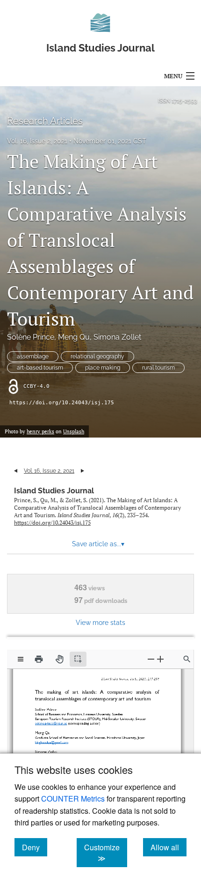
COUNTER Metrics (73, 798)
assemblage (33, 356)
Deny (34, 847)
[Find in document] (187, 659)
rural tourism (158, 367)
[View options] (21, 659)
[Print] (38, 659)
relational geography (97, 356)
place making (102, 367)
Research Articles (45, 120)
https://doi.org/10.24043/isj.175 (61, 403)
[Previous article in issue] (15, 470)
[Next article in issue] (82, 470)
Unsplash (73, 431)
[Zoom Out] (151, 659)
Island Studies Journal (54, 490)
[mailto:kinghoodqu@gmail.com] (53, 739)
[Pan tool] (59, 659)
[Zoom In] (160, 659)
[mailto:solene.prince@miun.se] (53, 721)
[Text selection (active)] (78, 659)
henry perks (40, 431)
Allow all (169, 847)
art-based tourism (40, 367)
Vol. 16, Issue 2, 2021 (37, 141)
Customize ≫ (105, 852)
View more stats (100, 622)
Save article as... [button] (98, 544)
